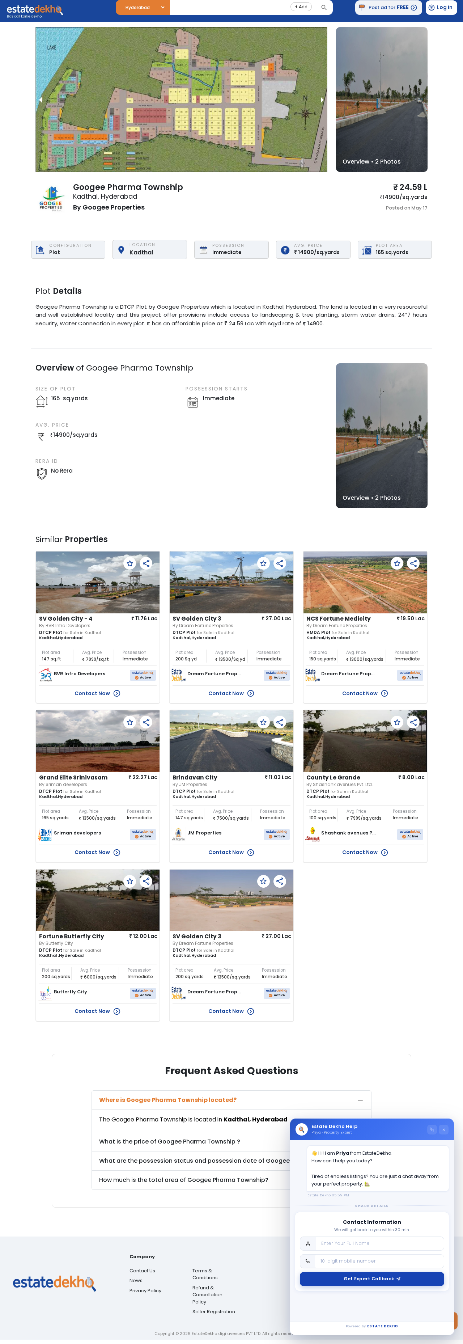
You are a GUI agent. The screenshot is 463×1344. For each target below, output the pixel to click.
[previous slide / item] (40, 99)
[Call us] (432, 1129)
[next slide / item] (322, 99)
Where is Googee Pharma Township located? (168, 1100)
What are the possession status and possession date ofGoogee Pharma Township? (223, 1161)
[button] (301, 6)
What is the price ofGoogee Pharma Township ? (169, 1141)
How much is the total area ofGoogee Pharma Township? (183, 1180)
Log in (445, 7)
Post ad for (389, 7)
